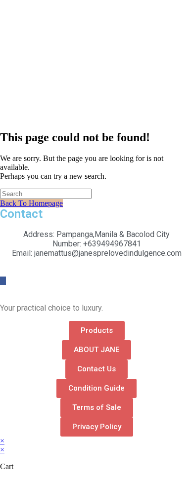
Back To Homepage (31, 203)
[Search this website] (46, 193)
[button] (97, 330)
